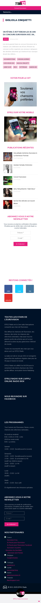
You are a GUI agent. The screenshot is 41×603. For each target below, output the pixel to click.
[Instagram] (33, 12)
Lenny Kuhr (7, 67)
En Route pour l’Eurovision (16, 543)
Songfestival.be (12, 558)
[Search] (20, 12)
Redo (15, 67)
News (6, 39)
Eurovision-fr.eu (12, 540)
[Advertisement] (20, 263)
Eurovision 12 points (14, 548)
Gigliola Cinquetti (23, 63)
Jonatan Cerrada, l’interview (23, 165)
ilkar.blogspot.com (13, 580)
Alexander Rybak (9, 59)
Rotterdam (23, 67)
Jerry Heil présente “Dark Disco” (24, 189)
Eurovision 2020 (9, 63)
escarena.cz (11, 565)
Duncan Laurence (23, 59)
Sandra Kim (33, 67)
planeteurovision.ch (13, 575)
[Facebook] (30, 12)
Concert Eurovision (20, 8)
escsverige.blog (12, 570)
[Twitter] (36, 12)
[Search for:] (9, 12)
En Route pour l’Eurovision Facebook (19, 545)
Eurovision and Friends (13, 553)
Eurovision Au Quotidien (13, 550)
